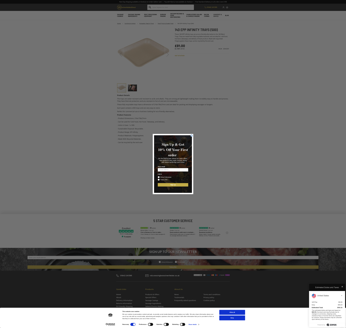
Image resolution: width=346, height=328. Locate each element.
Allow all (232, 312)
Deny (232, 318)
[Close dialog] (192, 136)
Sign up (173, 185)
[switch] (150, 324)
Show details (192, 324)
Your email (161, 166)
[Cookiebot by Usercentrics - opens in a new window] (110, 324)
